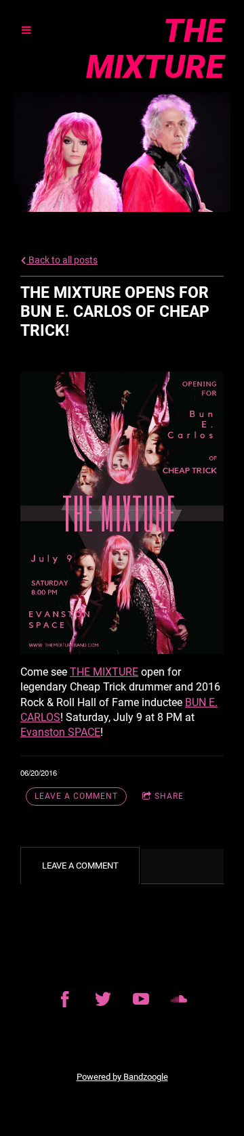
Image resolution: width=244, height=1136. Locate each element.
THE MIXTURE (104, 671)
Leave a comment (76, 796)
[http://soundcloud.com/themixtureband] (179, 999)
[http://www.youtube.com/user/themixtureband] (141, 999)
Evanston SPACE (60, 732)
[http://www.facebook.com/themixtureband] (65, 999)
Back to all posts (62, 260)
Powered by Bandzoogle (122, 1077)
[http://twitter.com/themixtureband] (103, 999)
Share (169, 796)
